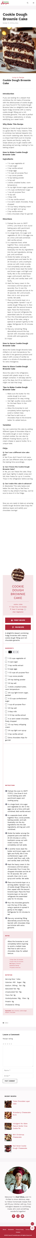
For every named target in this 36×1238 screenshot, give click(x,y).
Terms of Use (29, 1229)
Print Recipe (19, 620)
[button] (28, 3)
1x (10, 652)
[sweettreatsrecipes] (5, 3)
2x (13, 652)
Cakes (6, 1023)
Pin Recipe (19, 627)
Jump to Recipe (18, 77)
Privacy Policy (20, 1229)
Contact (18, 1232)
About (4, 1229)
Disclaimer (11, 1229)
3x (17, 652)
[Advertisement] (18, 763)
